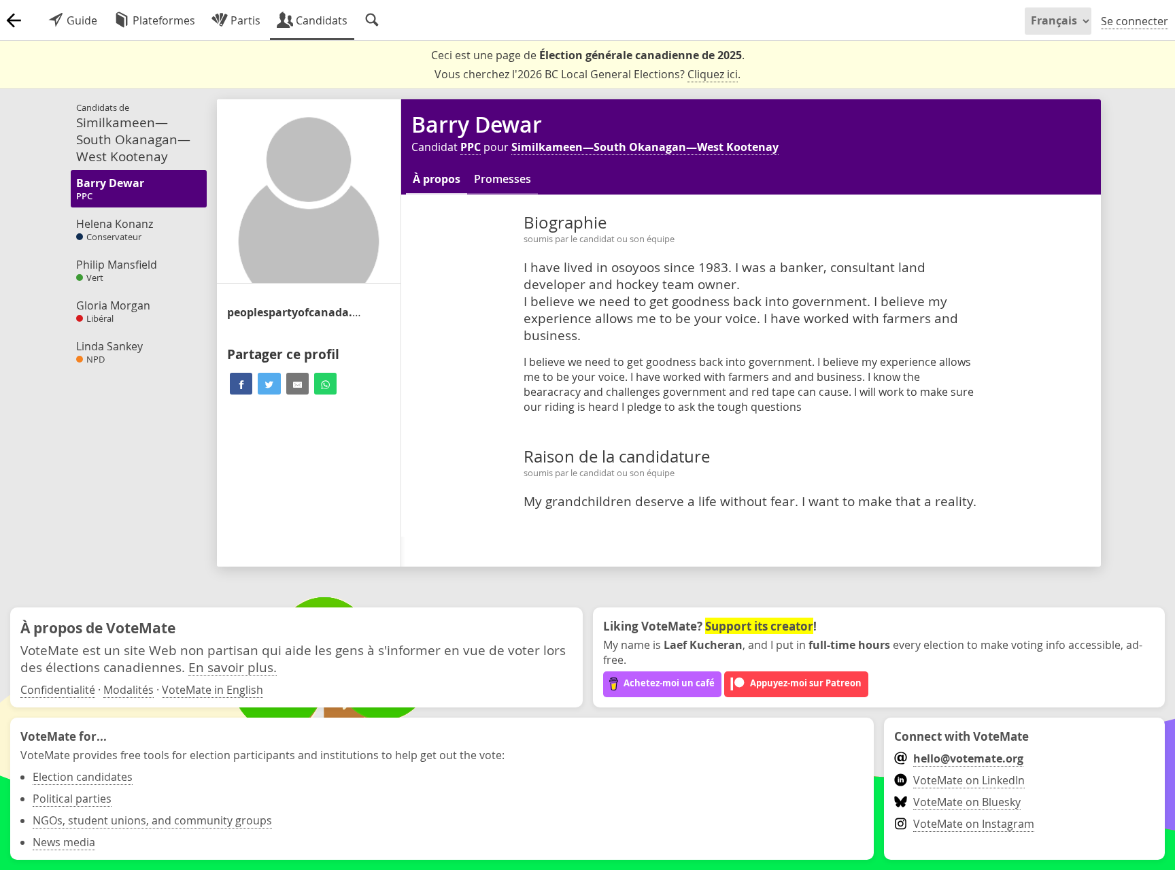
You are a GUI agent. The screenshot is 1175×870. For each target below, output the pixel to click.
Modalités (128, 689)
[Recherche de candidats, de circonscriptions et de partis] (372, 20)
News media (64, 842)
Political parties (72, 798)
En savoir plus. (232, 666)
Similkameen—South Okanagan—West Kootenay (645, 146)
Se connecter (1134, 21)
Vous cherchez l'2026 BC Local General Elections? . (587, 74)
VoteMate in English (212, 689)
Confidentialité (57, 689)
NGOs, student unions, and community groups (152, 820)
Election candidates (83, 776)
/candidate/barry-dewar (295, 312)
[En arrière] (13, 20)
